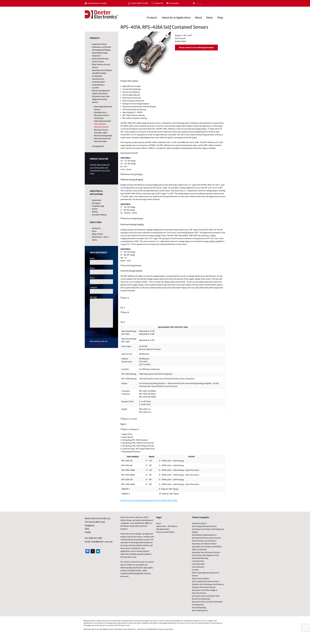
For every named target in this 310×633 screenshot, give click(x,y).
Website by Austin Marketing (112, 629)
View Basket (174, 3)
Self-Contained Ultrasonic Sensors (101, 125)
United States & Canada (97, 3)
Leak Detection (98, 79)
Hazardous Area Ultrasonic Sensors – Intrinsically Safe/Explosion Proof (102, 116)
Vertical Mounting (199, 607)
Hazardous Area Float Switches (204, 544)
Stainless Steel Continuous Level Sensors (208, 584)
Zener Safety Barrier (200, 610)
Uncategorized (98, 146)
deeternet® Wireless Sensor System (100, 60)
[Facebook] (87, 551)
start (93, 178)
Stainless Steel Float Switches (204, 587)
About (198, 17)
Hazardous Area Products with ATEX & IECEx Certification (102, 73)
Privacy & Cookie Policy (165, 532)
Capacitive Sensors (99, 44)
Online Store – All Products (166, 526)
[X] (92, 551)
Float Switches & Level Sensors (101, 66)
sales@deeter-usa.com (101, 541)
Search (194, 3)
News (209, 17)
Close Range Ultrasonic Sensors (103, 108)
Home (158, 523)
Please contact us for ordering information (196, 47)
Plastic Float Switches (200, 578)
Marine (95, 209)
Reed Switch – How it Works (100, 238)
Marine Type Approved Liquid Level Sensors (101, 92)
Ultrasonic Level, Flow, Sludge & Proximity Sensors (101, 99)
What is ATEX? (97, 234)
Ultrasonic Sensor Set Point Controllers (102, 140)
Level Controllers (98, 82)
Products (152, 17)
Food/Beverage (98, 206)
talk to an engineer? (97, 344)
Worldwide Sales (162, 529)
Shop (220, 17)
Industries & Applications (176, 17)
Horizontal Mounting (200, 558)
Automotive (96, 200)
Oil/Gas (95, 212)
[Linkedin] (98, 551)
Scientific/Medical (99, 215)
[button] (166, 36)
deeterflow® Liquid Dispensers (99, 54)
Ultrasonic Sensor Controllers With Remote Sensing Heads (103, 133)
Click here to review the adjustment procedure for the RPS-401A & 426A (148, 500)
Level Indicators (98, 85)
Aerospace (96, 203)
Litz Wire (95, 88)
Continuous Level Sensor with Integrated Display (101, 48)
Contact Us (159, 3)
